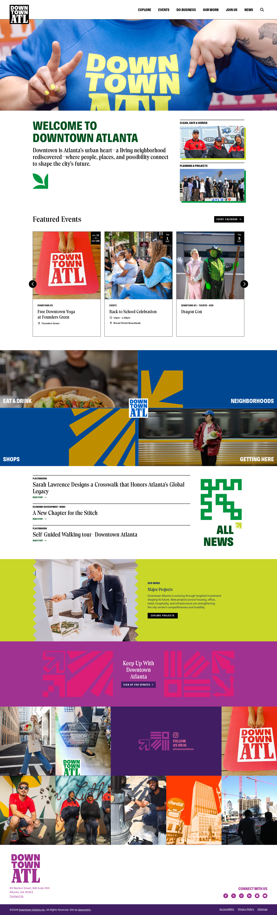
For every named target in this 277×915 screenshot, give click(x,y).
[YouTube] (265, 895)
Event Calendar (227, 219)
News (248, 10)
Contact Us (16, 896)
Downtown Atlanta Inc (32, 909)
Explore (144, 10)
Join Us (231, 10)
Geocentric (84, 909)
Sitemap (262, 909)
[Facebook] (225, 895)
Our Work (211, 10)
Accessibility (226, 909)
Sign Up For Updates (136, 684)
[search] (262, 10)
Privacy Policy (246, 909)
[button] (244, 284)
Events (163, 10)
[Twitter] (233, 895)
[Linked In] (249, 895)
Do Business (186, 10)
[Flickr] (257, 895)
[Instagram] (241, 895)
